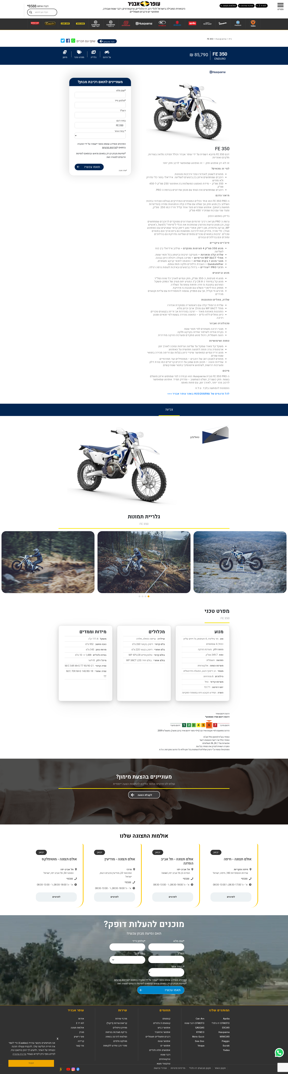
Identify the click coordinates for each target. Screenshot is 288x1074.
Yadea (226, 1050)
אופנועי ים (165, 1045)
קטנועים (166, 1018)
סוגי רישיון (79, 1036)
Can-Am (200, 1018)
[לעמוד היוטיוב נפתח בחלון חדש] (68, 1069)
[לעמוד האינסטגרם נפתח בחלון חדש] (73, 1069)
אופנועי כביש (164, 1027)
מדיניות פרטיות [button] (19, 1054)
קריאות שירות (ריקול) (117, 1023)
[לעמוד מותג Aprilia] (192, 23)
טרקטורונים (164, 1059)
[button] (281, 5)
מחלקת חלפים (120, 1041)
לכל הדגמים (108, 41)
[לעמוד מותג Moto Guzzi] (207, 23)
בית (230, 38)
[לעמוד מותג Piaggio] (238, 23)
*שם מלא (121, 90)
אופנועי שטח (164, 1041)
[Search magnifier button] (31, 12)
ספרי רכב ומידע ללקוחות (115, 1045)
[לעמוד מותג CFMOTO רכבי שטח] (95, 23)
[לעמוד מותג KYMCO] (162, 23)
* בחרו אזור (120, 131)
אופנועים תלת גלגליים (159, 1050)
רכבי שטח (165, 1054)
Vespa (201, 1045)
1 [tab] (148, 596)
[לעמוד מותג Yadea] (253, 23)
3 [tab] (142, 596)
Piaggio (226, 1041)
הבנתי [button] (31, 1063)
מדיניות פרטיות (109, 147)
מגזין (81, 1032)
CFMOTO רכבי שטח (194, 1023)
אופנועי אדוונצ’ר (162, 1032)
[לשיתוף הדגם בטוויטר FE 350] (63, 40)
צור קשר (80, 1045)
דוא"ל (123, 110)
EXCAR (226, 1027)
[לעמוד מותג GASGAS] (125, 23)
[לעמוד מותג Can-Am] (65, 23)
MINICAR (225, 1036)
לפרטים (231, 897)
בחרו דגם (121, 123)
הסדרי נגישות (160, 1068)
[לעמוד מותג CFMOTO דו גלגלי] (110, 23)
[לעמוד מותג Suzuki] (177, 23)
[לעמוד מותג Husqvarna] (144, 23)
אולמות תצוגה (229, 5)
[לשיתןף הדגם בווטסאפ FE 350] (73, 40)
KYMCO (200, 1032)
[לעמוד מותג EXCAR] (50, 23)
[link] (68, 40)
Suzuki (226, 1045)
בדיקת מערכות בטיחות (116, 1032)
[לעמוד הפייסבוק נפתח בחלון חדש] (78, 1069)
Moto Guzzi (198, 1036)
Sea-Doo (199, 1041)
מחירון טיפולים (120, 1027)
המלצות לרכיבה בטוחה (116, 1036)
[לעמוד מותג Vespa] (222, 23)
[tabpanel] (144, 461)
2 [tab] (145, 596)
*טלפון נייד (120, 100)
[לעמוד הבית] (144, 3)
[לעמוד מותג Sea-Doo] (80, 23)
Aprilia (226, 1018)
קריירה (81, 1041)
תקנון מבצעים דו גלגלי (200, 1068)
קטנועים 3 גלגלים (161, 1023)
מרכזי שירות (247, 5)
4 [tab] (139, 596)
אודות (81, 1018)
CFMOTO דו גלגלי (221, 1023)
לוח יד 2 (262, 5)
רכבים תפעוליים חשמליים (158, 1036)
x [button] (57, 1038)
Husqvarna (221, 38)
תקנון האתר (220, 1068)
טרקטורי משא (163, 1063)
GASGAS (199, 1027)
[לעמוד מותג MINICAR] (35, 23)
